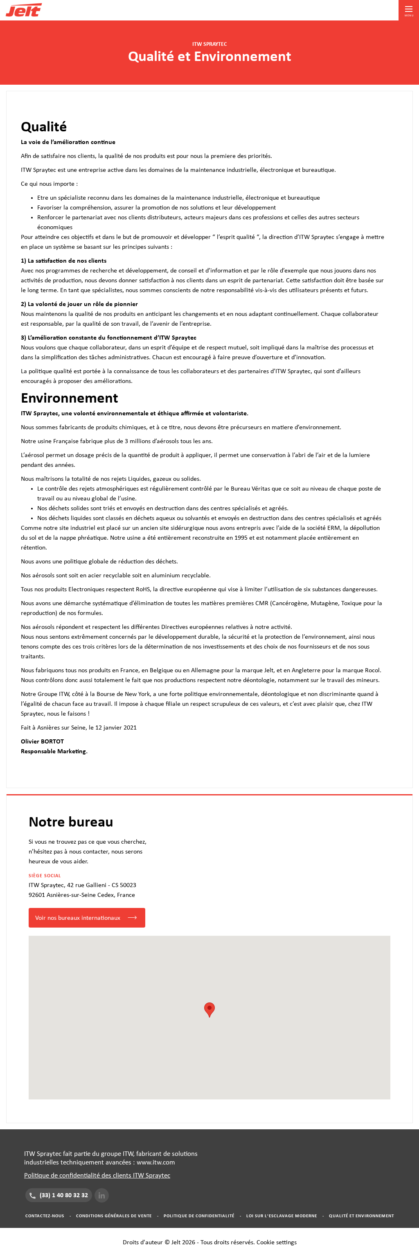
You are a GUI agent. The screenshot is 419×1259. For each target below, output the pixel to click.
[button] (209, 1010)
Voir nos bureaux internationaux (77, 917)
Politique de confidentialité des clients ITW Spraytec (97, 1175)
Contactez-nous (44, 1216)
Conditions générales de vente (114, 1216)
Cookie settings (277, 1242)
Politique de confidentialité (199, 1216)
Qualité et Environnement (361, 1216)
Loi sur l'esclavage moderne (281, 1216)
